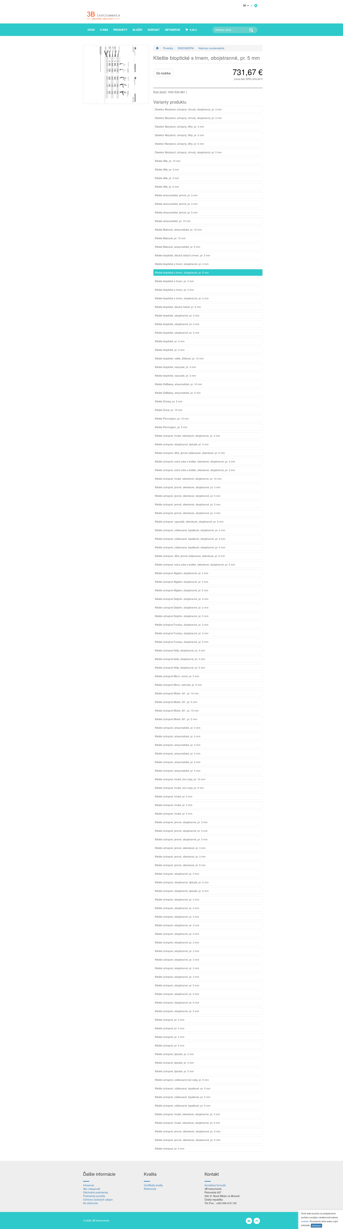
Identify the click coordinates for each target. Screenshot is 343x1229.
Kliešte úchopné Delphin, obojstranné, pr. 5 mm (181, 616)
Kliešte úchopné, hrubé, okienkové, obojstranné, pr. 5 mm (187, 1123)
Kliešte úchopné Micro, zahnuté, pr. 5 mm (178, 685)
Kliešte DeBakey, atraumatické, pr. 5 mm (178, 393)
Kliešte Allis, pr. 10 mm (167, 161)
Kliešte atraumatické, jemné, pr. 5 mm (176, 212)
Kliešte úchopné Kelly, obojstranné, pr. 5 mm (180, 667)
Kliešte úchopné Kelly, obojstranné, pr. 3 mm (180, 650)
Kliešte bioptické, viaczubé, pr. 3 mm (175, 367)
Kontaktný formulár (215, 1185)
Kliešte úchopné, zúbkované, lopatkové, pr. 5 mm (182, 1105)
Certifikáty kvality (153, 1185)
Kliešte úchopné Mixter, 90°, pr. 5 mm (176, 719)
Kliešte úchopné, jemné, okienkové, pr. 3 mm (180, 848)
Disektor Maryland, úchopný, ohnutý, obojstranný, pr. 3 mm (188, 109)
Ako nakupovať (91, 1189)
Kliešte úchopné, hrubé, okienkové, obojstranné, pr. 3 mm (187, 435)
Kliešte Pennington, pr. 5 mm (171, 427)
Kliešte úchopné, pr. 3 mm (169, 1019)
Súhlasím (316, 1225)
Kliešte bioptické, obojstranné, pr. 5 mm (177, 332)
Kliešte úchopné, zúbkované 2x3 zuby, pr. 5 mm (182, 1080)
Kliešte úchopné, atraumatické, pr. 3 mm (177, 727)
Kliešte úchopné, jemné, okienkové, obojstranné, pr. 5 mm (187, 496)
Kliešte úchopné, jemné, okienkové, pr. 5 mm (180, 865)
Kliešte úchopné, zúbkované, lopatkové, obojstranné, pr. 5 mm (190, 547)
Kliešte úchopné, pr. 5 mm (169, 1045)
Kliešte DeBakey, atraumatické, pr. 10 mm (178, 384)
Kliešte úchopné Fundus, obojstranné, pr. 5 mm (181, 642)
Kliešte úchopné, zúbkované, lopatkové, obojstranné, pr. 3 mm (190, 530)
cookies (305, 1221)
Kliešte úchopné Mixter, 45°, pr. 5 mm (176, 702)
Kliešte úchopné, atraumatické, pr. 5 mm (177, 762)
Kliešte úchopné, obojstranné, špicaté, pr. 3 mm (182, 444)
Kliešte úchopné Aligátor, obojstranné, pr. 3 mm (181, 573)
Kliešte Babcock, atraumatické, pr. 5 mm (177, 247)
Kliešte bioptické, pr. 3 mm (170, 341)
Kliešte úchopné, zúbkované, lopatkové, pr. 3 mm (182, 1088)
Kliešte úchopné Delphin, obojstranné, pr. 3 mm (181, 599)
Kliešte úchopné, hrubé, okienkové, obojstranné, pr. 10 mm (188, 478)
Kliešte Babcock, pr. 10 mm (170, 238)
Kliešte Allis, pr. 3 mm (167, 169)
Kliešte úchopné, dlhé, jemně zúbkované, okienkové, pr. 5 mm (190, 453)
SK (245, 5)
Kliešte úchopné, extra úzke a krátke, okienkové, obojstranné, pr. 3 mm (195, 461)
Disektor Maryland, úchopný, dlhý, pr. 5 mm (179, 143)
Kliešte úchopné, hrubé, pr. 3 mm (173, 796)
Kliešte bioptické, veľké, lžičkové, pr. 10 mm (179, 358)
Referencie (150, 1189)
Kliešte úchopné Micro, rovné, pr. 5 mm (177, 676)
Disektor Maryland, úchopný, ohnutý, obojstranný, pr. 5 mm (188, 152)
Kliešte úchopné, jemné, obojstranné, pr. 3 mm (181, 822)
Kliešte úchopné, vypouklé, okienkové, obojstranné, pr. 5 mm (189, 521)
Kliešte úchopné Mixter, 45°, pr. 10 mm (177, 693)
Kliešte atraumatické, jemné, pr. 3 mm (176, 195)
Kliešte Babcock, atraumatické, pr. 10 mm (178, 229)
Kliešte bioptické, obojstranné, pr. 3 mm (177, 315)
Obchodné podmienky (95, 1192)
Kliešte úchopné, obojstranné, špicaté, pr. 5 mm (182, 891)
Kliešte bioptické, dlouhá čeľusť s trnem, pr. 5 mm (182, 255)
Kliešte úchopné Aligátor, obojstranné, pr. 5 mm (181, 590)
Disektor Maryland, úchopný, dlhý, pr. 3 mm (179, 126)
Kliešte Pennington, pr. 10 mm (172, 418)
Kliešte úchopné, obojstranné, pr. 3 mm (177, 899)
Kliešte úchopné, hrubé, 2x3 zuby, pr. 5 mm (179, 788)
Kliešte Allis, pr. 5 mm (167, 186)
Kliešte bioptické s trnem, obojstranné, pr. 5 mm (182, 272)
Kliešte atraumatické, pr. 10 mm (173, 221)
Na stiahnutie (90, 1203)
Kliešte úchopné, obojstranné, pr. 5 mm (177, 873)
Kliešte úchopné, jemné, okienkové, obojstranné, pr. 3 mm (187, 487)
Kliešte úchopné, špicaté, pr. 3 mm (174, 1054)
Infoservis (88, 1185)
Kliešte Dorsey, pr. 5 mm (168, 401)
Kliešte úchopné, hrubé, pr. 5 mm (173, 813)
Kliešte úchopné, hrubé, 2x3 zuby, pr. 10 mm (180, 779)
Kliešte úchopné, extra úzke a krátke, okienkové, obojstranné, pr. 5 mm (195, 564)
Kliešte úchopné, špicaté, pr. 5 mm (174, 1071)
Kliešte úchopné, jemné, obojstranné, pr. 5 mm (181, 839)
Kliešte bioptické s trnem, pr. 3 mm (174, 281)
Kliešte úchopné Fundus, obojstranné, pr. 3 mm (181, 624)
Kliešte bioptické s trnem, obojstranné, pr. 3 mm (182, 264)
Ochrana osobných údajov (98, 1199)
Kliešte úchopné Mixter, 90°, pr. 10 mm (177, 710)
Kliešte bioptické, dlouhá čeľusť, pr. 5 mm (178, 307)
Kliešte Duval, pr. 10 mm (168, 410)
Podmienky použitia (94, 1196)
